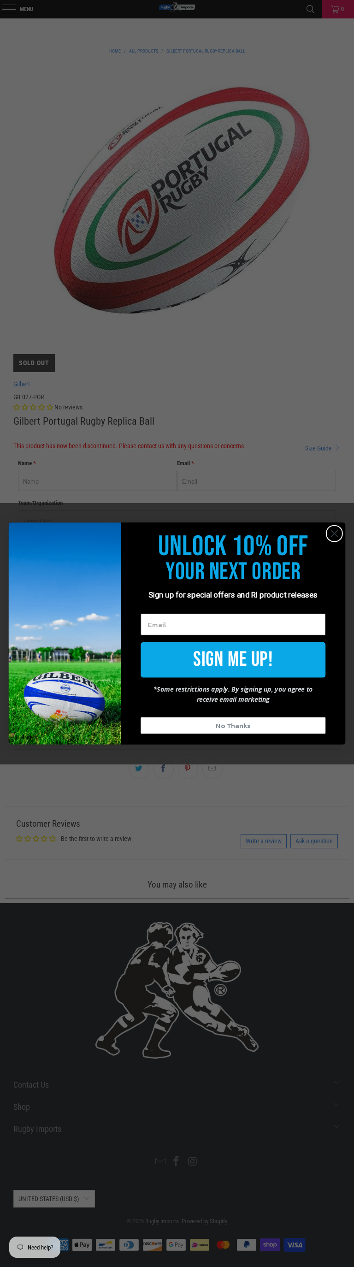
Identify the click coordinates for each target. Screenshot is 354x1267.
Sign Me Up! (233, 659)
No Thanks (233, 725)
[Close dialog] (334, 533)
